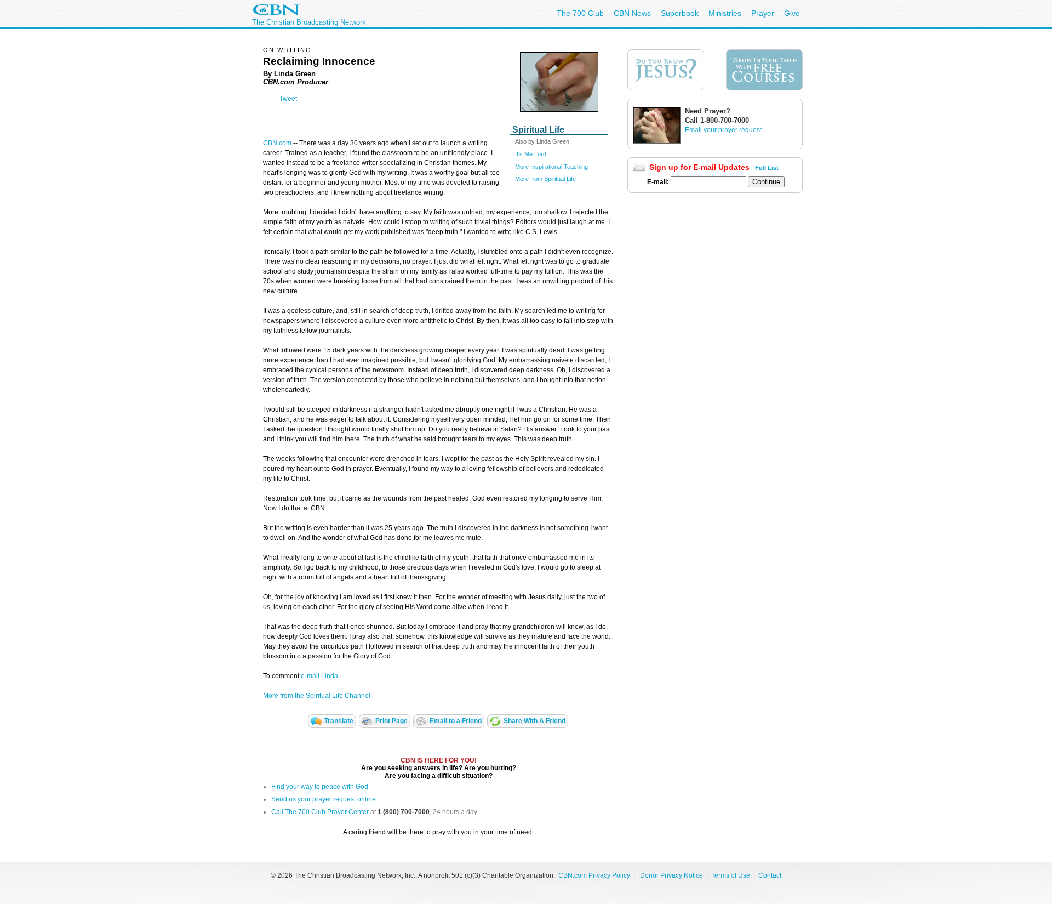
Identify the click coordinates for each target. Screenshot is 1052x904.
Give (792, 13)
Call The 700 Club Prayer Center (320, 812)
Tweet (288, 99)
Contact (769, 875)
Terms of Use (731, 875)
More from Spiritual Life (545, 178)
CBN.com (277, 143)
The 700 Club (580, 13)
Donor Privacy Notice (671, 875)
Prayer (762, 13)
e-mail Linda (319, 676)
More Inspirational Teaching (551, 166)
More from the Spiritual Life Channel (316, 696)
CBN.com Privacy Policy (594, 875)
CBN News (632, 13)
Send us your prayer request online (323, 799)
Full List (767, 167)
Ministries (724, 13)
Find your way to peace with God (319, 787)
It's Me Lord (530, 154)
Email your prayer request (723, 130)
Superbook (680, 13)
